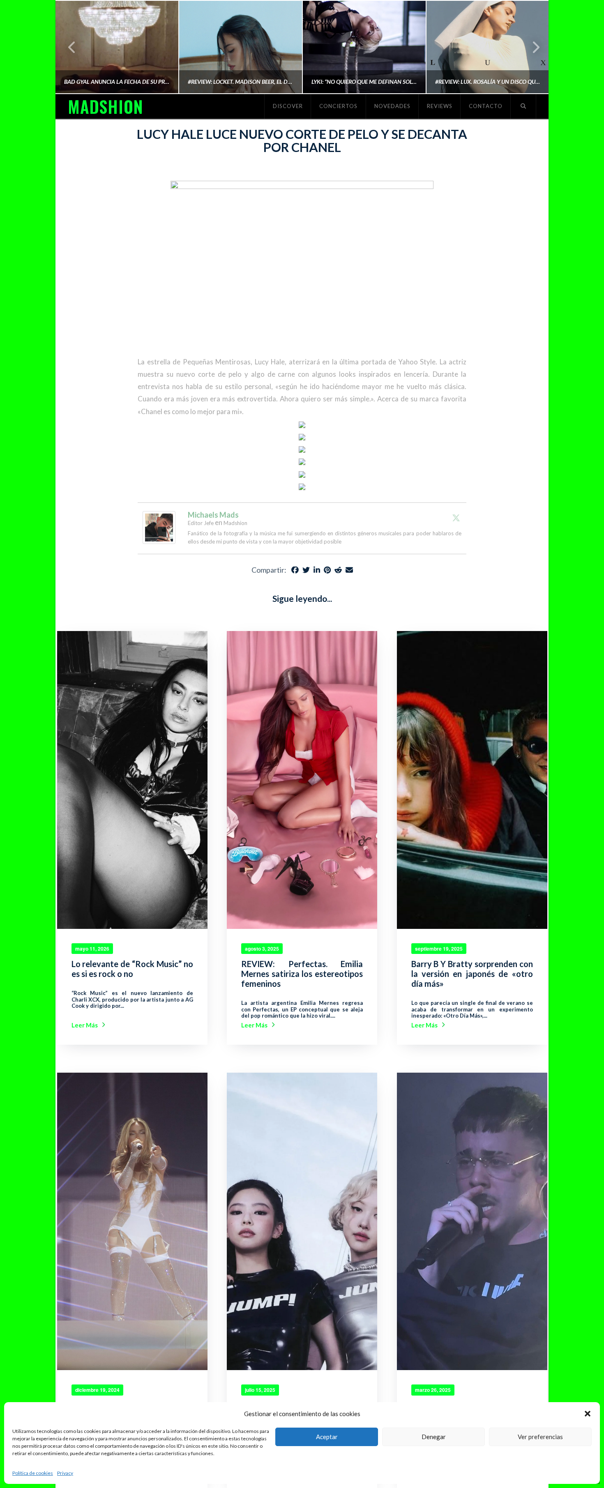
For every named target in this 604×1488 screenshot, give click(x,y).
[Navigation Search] (523, 106)
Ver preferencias (540, 1436)
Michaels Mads (213, 514)
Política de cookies (32, 1473)
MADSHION (105, 106)
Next (531, 47)
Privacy (65, 1473)
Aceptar (327, 1436)
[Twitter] (456, 518)
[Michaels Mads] (159, 526)
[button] (587, 1414)
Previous (72, 47)
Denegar (434, 1436)
